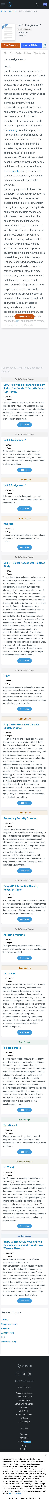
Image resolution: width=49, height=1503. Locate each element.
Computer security (9, 1324)
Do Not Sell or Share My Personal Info (24, 1498)
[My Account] (46, 4)
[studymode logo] (17, 5)
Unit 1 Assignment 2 (29, 25)
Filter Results (39, 53)
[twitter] (25, 1375)
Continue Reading (24, 316)
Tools (18, 53)
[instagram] (30, 1375)
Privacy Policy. (15, 1493)
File (5, 53)
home (3, 11)
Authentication (7, 1333)
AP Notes (24, 1407)
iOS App (24, 1418)
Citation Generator (24, 1414)
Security (4, 1319)
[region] (24, 1477)
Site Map (24, 1449)
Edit (11, 53)
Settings (27, 53)
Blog (24, 1445)
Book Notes (24, 1411)
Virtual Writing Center (24, 1404)
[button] (3, 3)
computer (15, 171)
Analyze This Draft (31, 45)
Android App (24, 1421)
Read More (24, 424)
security (13, 130)
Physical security (8, 1341)
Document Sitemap (24, 1393)
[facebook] (19, 1375)
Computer (5, 1328)
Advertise (24, 1438)
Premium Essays (24, 1397)
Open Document (11, 45)
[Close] (46, 1455)
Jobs (20, 1441)
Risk (3, 1337)
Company (24, 1434)
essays (12, 11)
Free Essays (24, 1400)
